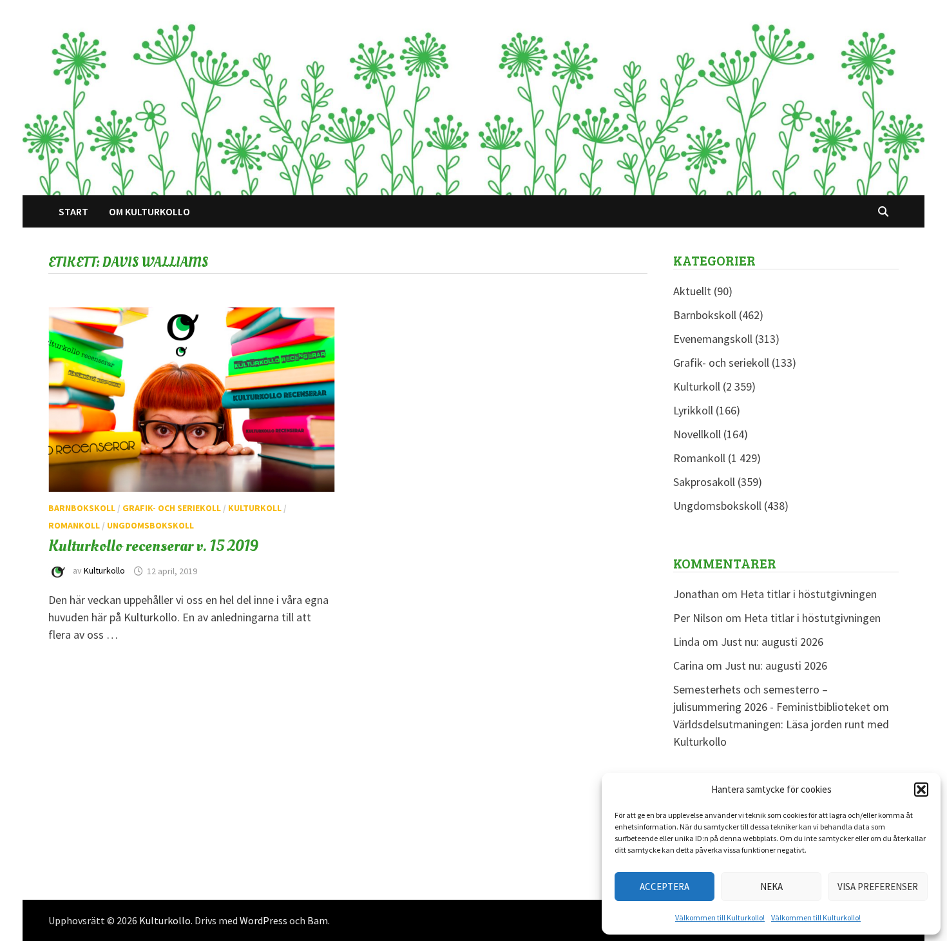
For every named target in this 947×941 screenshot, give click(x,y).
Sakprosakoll (704, 481)
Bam (317, 920)
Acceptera (664, 886)
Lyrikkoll (693, 410)
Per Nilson (698, 617)
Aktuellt (692, 291)
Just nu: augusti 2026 (772, 641)
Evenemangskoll (712, 338)
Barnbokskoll (81, 508)
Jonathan (696, 594)
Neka (771, 886)
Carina (688, 665)
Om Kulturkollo (149, 211)
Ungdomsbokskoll (150, 525)
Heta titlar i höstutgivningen (808, 594)
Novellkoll (697, 434)
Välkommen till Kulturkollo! (720, 917)
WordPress (263, 920)
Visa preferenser (877, 886)
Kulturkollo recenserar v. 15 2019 (153, 546)
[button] (921, 789)
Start (73, 211)
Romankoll (74, 525)
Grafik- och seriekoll (171, 508)
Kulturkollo (104, 571)
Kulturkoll (255, 508)
